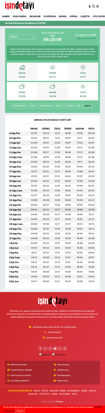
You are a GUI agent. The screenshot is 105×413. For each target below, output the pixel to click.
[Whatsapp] (60, 348)
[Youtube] (55, 348)
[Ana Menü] (97, 6)
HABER (5, 16)
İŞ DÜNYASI (50, 16)
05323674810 (54, 332)
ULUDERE (69, 106)
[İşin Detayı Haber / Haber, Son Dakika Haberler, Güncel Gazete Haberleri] (19, 6)
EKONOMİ (35, 16)
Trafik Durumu (63, 370)
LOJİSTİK (85, 16)
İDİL (78, 106)
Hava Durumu (63, 365)
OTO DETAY (44, 394)
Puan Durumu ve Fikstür (21, 375)
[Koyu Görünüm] (90, 6)
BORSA (62, 16)
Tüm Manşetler (63, 375)
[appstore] (45, 354)
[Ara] (93, 6)
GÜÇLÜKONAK (45, 106)
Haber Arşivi (62, 381)
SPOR (74, 394)
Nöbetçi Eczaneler (19, 365)
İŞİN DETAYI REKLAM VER (20, 391)
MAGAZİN (32, 394)
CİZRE (32, 106)
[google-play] (59, 354)
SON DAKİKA (19, 16)
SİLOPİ (58, 106)
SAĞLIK (54, 394)
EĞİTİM (45, 391)
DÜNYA (73, 16)
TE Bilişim (59, 402)
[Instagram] (50, 348)
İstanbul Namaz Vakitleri (21, 370)
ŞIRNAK (87, 106)
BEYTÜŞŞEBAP (19, 106)
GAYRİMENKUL (73, 391)
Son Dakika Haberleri (19, 381)
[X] (45, 348)
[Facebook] (40, 348)
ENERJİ (62, 391)
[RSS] (65, 348)
